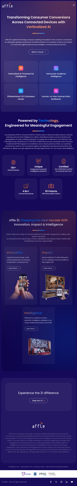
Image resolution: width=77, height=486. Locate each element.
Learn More (14, 268)
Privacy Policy (40, 467)
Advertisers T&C (27, 467)
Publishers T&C (14, 467)
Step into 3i (38, 401)
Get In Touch (39, 52)
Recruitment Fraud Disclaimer (57, 467)
